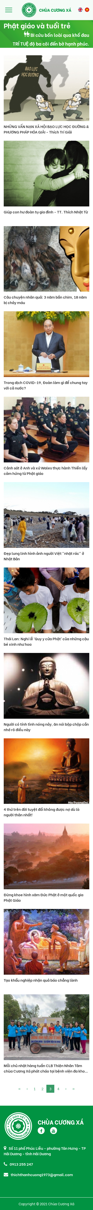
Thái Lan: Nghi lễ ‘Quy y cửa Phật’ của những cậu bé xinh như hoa (46, 641)
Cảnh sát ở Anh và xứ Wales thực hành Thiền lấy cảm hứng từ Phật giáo (45, 470)
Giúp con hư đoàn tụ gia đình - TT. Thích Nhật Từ (46, 211)
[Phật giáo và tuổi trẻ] (87, 9)
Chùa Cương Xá (61, 1122)
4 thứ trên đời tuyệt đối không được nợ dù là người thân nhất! (41, 811)
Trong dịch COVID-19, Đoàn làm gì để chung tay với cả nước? (46, 385)
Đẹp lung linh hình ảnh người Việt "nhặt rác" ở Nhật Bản (44, 555)
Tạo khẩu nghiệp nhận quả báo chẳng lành (41, 980)
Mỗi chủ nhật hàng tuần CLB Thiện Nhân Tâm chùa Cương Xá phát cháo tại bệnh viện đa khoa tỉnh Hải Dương (45, 1068)
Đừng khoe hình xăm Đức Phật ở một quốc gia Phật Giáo (43, 897)
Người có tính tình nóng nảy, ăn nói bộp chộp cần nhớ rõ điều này (46, 726)
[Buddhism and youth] (80, 9)
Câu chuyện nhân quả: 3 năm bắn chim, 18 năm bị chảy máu (45, 299)
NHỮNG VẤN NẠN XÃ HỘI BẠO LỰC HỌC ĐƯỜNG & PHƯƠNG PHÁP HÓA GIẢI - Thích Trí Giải (46, 129)
